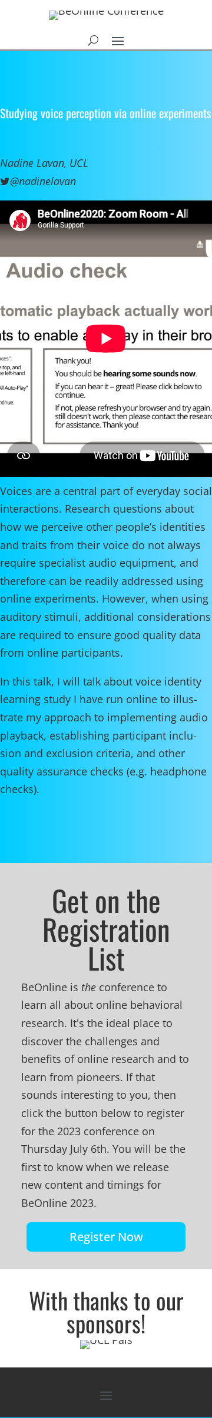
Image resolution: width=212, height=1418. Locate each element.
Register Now (106, 1237)
